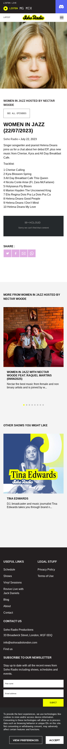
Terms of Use (46, 576)
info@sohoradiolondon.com (20, 642)
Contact (8, 612)
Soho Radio (11, 139)
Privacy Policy (46, 569)
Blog (6, 599)
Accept (54, 740)
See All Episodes (16, 113)
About (7, 606)
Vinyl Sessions (12, 582)
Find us (8, 649)
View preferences (26, 740)
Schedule (9, 569)
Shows (7, 576)
